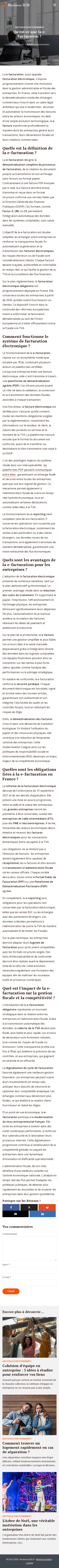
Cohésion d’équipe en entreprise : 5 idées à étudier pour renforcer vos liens (27, 1370)
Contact (29, 1563)
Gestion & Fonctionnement (29, 27)
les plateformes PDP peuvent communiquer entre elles (27, 469)
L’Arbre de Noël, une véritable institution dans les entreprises (28, 1525)
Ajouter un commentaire (38, 44)
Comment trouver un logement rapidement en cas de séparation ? (27, 1447)
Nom (6, 1264)
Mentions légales (44, 1559)
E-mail (6, 1277)
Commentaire (9, 1234)
